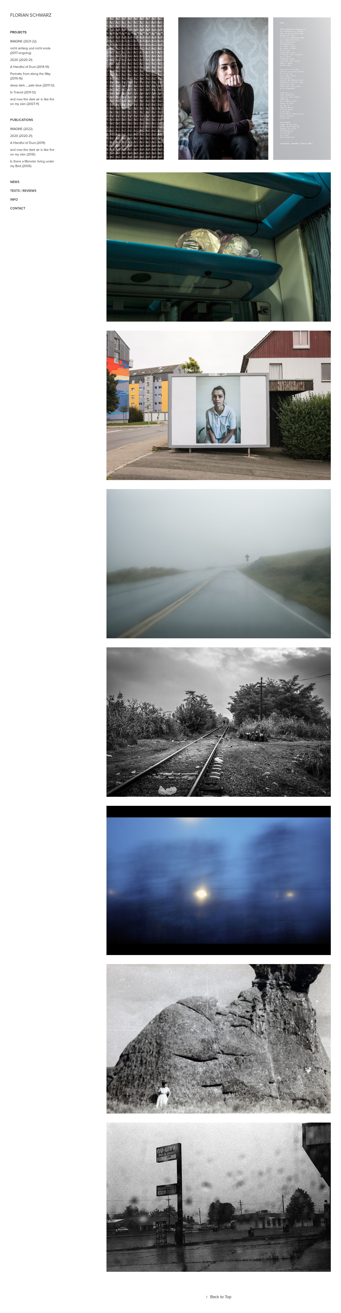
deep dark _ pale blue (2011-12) (32, 85)
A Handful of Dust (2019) (27, 142)
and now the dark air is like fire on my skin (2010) (32, 152)
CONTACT (17, 208)
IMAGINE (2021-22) (23, 41)
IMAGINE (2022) (21, 129)
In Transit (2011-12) (23, 92)
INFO (14, 199)
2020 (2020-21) (21, 59)
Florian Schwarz (30, 15)
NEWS (14, 182)
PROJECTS (18, 32)
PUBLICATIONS (21, 119)
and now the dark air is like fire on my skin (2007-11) (32, 101)
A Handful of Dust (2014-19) (29, 66)
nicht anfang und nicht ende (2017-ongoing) (30, 50)
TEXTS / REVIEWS (23, 190)
